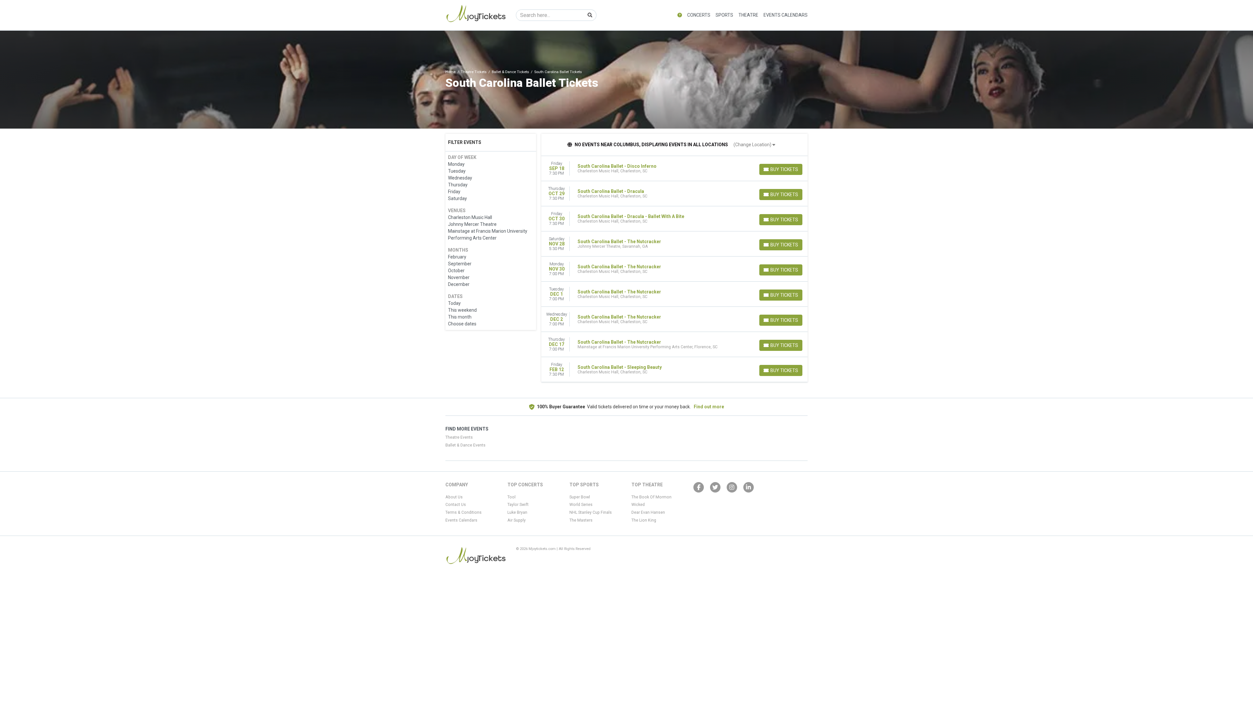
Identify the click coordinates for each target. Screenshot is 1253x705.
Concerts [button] (698, 15)
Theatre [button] (748, 15)
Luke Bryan (517, 512)
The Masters (581, 520)
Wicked (638, 504)
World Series (581, 504)
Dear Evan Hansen (648, 512)
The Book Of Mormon (651, 497)
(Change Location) (753, 144)
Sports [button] (724, 15)
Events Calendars (786, 15)
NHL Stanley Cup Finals (590, 512)
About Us (454, 497)
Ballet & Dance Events (465, 445)
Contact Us (455, 504)
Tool (511, 497)
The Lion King (643, 520)
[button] (680, 15)
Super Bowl (579, 497)
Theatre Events (459, 437)
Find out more (709, 406)
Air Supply (516, 520)
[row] (674, 168)
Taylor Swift (518, 504)
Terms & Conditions (463, 512)
